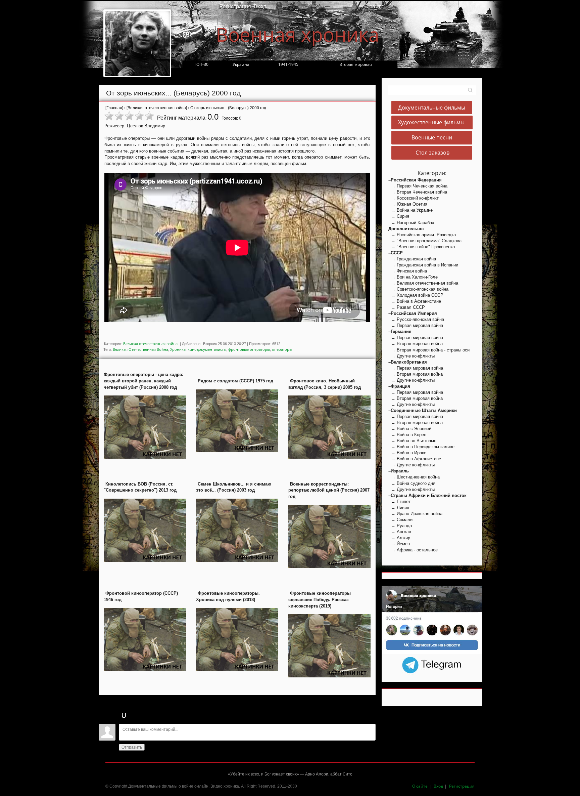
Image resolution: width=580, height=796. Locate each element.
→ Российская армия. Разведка (422, 234)
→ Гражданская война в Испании (423, 264)
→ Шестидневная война (414, 476)
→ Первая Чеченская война (417, 185)
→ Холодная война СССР (415, 295)
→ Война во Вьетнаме (412, 440)
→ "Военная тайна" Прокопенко (421, 246)
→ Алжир (399, 537)
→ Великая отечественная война (423, 283)
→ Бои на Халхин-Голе (413, 277)
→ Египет (399, 501)
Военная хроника (297, 34)
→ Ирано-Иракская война (415, 513)
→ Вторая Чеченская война (417, 192)
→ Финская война (407, 271)
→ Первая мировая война (415, 325)
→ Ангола (399, 531)
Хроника (178, 349)
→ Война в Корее (407, 434)
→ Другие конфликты (411, 356)
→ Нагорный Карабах (411, 222)
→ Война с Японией (409, 428)
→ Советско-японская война (418, 289)
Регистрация (235, 6)
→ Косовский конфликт (413, 198)
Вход (260, 6)
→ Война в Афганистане (414, 301)
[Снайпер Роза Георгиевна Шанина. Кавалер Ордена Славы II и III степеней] (137, 43)
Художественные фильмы (432, 122)
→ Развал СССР (406, 307)
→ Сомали (400, 519)
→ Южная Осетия (407, 204)
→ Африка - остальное (413, 549)
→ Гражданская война (412, 258)
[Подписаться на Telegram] (432, 664)
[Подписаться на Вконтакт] (432, 619)
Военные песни (432, 137)
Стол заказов (432, 152)
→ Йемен (399, 543)
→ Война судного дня (411, 483)
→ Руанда (400, 525)
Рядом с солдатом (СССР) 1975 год (235, 380)
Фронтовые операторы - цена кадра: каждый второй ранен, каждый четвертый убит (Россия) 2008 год (143, 380)
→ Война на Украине (410, 210)
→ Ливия (398, 507)
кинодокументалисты (207, 349)
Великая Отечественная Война (140, 349)
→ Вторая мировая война (415, 343)
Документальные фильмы (431, 107)
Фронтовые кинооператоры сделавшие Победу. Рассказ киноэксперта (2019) (319, 599)
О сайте (374, 6)
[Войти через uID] (124, 715)
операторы (282, 349)
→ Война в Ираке (407, 452)
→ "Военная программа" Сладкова (425, 240)
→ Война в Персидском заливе (421, 446)
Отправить (132, 747)
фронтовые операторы (249, 349)
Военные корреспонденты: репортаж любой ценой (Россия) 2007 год (329, 490)
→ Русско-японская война (416, 319)
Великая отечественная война (150, 343)
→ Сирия (398, 216)
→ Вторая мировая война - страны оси (429, 349)
